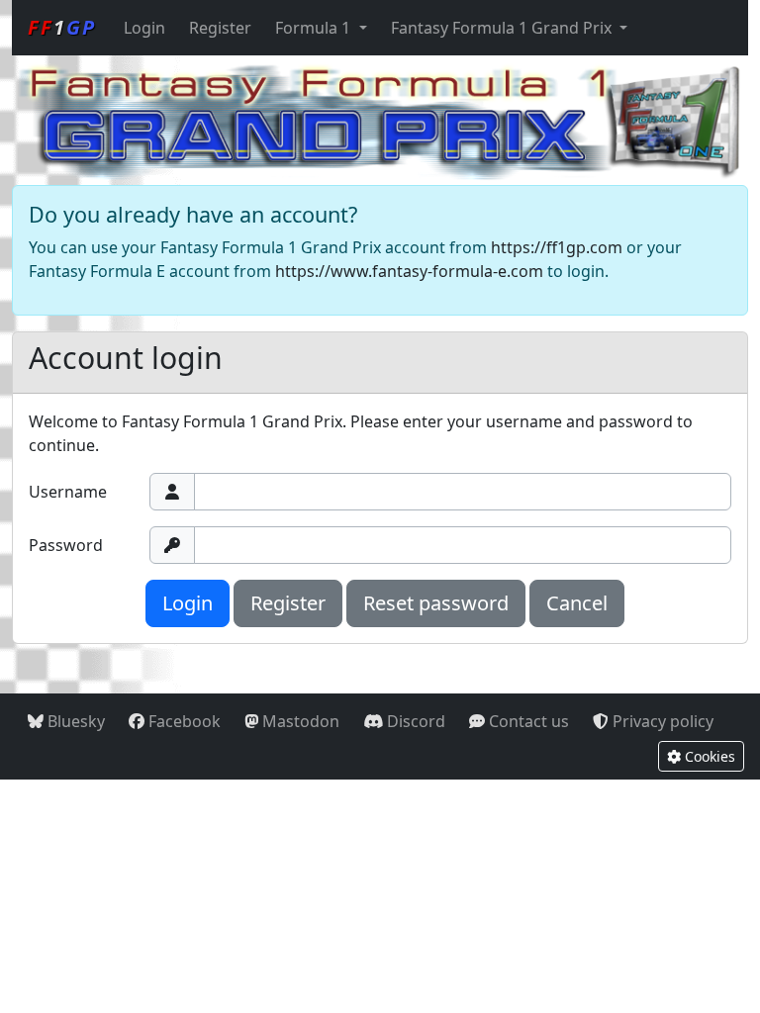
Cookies (708, 756)
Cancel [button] (577, 603)
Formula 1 (314, 28)
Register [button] (288, 603)
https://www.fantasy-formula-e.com (409, 271)
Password (66, 545)
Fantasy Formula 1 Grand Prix (503, 28)
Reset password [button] (436, 603)
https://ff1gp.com (556, 247)
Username (68, 492)
